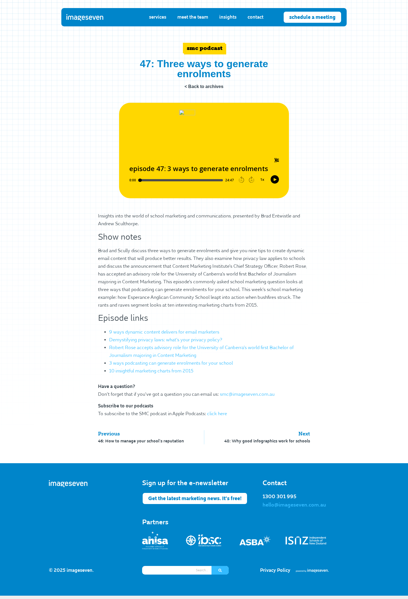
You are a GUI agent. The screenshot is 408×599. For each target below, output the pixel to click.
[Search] (220, 570)
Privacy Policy (275, 570)
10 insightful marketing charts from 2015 (151, 371)
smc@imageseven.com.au (247, 394)
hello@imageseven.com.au (294, 505)
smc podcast (205, 48)
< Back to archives (204, 86)
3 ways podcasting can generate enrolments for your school (171, 363)
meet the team (192, 17)
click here (217, 414)
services (157, 17)
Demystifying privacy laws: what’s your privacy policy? (165, 340)
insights (227, 17)
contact (255, 17)
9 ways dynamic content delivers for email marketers (164, 332)
